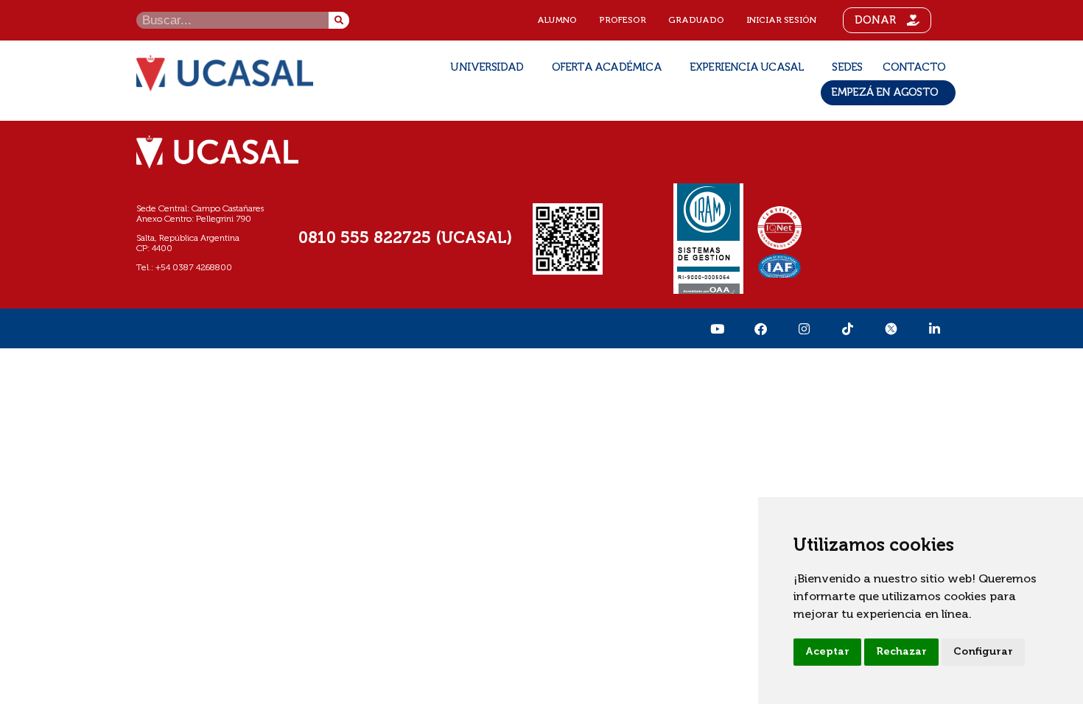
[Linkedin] (934, 328)
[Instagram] (803, 328)
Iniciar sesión (781, 20)
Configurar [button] (983, 652)
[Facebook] (760, 328)
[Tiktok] (847, 328)
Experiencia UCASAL (747, 67)
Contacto (914, 67)
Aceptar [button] (827, 652)
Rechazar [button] (901, 652)
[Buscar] (339, 20)
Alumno (557, 20)
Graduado (696, 20)
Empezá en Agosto (884, 92)
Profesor (622, 20)
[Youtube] (716, 328)
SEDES (847, 67)
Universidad (486, 67)
